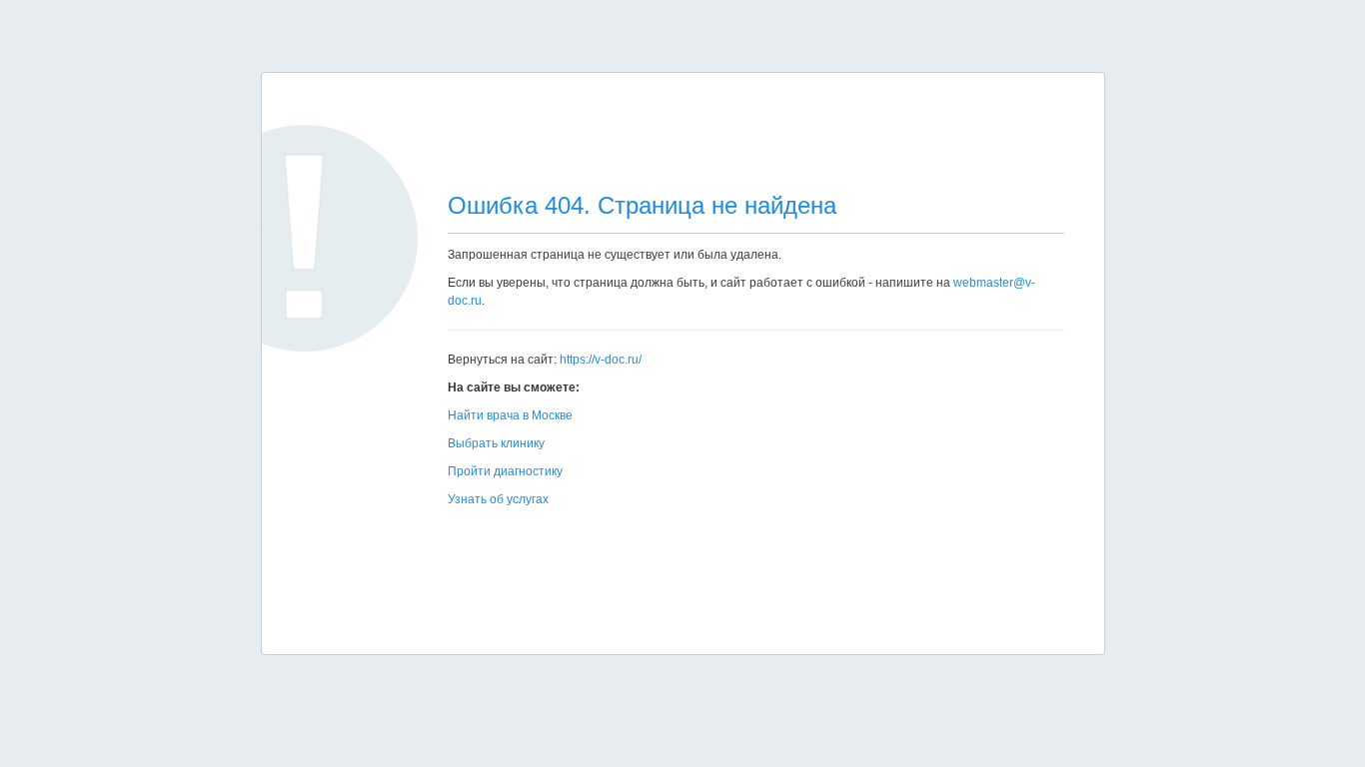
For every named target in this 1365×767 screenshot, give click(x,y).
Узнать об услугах (498, 499)
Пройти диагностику (505, 471)
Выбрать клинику (496, 443)
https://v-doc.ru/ (601, 360)
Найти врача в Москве (510, 415)
